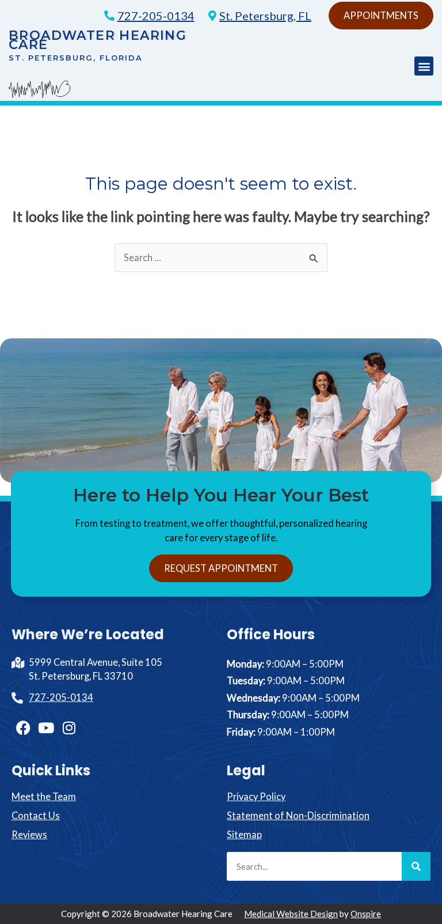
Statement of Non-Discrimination (298, 815)
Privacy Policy (256, 796)
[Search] (416, 866)
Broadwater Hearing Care (97, 40)
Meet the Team (44, 796)
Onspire (365, 913)
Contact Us (36, 815)
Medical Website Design (291, 913)
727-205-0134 (156, 15)
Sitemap (244, 834)
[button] (423, 66)
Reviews (29, 834)
